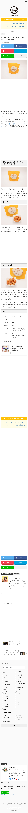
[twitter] (10, 779)
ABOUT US (4, 803)
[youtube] (16, 779)
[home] (18, 779)
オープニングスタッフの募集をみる (14, 26)
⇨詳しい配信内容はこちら (8, 794)
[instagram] (14, 779)
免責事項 (19, 804)
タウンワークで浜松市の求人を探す (14, 23)
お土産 (3, 594)
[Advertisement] (14, 94)
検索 (14, 725)
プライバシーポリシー (11, 804)
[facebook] (12, 779)
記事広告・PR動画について (13, 803)
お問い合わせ (23, 803)
